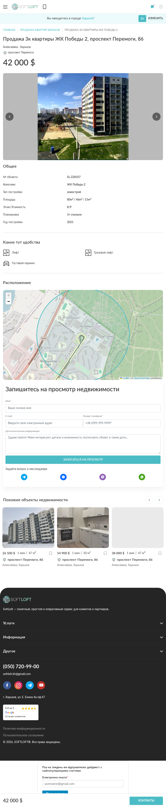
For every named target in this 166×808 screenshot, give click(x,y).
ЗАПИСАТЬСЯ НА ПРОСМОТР (83, 459)
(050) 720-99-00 (21, 666)
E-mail (8, 416)
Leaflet (125, 378)
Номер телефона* (93, 416)
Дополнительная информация (22, 431)
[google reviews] (20, 712)
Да (142, 18)
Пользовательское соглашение (23, 735)
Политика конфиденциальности (24, 728)
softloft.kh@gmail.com (17, 674)
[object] (28, 562)
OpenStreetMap (141, 378)
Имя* (8, 401)
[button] (152, 7)
